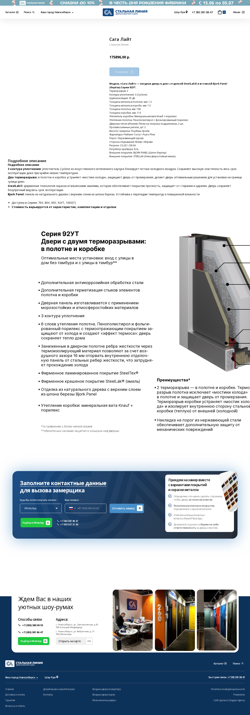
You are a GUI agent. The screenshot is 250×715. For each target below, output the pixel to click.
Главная (9, 689)
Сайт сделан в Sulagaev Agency (229, 700)
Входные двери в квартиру (106, 689)
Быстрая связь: (227, 677)
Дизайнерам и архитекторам (58, 689)
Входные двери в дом (103, 694)
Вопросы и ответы (15, 705)
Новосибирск (62, 12)
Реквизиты (239, 694)
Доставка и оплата (15, 694)
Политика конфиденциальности (228, 689)
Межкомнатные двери (104, 700)
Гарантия (10, 700)
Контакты (48, 694)
